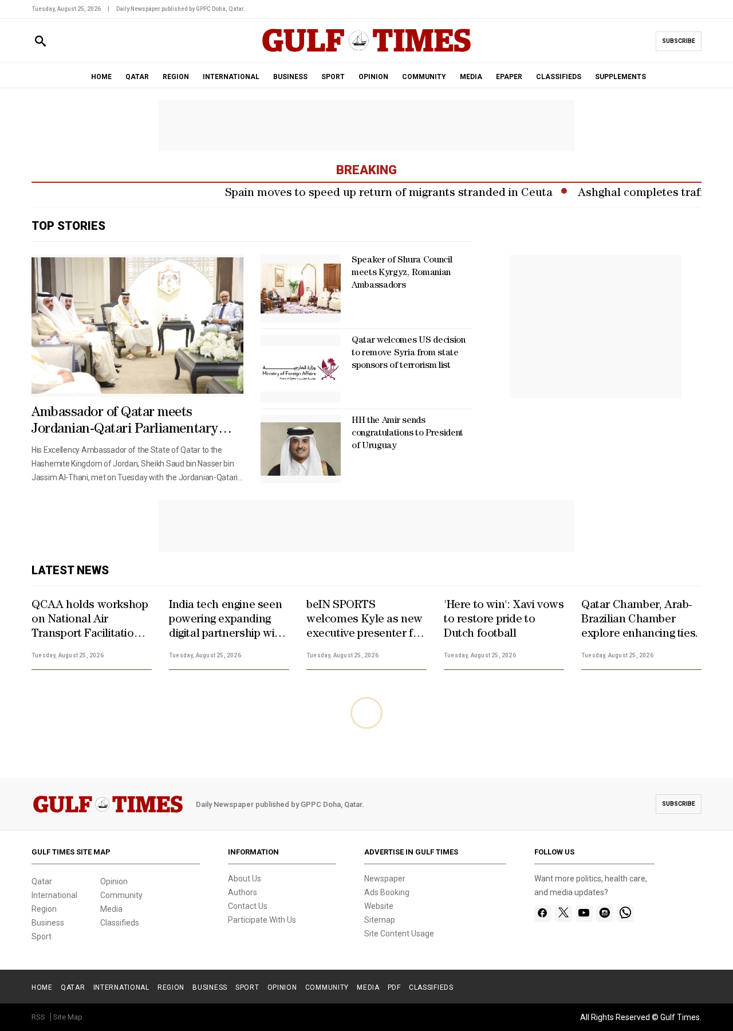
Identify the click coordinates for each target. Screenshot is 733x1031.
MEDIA (471, 77)
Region (44, 909)
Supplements (620, 77)
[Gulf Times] (366, 51)
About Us (244, 878)
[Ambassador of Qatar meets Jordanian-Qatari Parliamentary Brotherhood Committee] (137, 325)
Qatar (41, 881)
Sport (41, 936)
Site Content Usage (399, 933)
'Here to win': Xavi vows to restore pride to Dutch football (503, 620)
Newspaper (384, 878)
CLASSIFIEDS (558, 77)
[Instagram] (604, 913)
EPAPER (509, 77)
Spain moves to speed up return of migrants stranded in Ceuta (373, 193)
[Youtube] (583, 913)
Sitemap (379, 919)
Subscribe (678, 41)
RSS (38, 1017)
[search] (40, 41)
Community (121, 895)
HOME (101, 77)
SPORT (333, 77)
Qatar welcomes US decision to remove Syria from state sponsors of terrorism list (409, 353)
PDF (394, 987)
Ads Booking (386, 892)
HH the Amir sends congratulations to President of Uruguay (407, 434)
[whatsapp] (625, 913)
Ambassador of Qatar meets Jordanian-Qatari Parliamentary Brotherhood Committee (124, 422)
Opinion (114, 881)
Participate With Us (262, 919)
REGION (176, 77)
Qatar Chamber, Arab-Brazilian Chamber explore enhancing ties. (639, 620)
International (54, 895)
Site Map (67, 1017)
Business (47, 922)
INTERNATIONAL (231, 77)
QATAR (137, 77)
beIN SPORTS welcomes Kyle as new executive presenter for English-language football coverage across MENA (365, 621)
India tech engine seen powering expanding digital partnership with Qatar (227, 621)
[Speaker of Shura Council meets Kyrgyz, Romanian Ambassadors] (301, 288)
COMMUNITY (424, 77)
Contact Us (247, 906)
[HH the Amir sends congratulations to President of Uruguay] (301, 449)
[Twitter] (563, 913)
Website (378, 906)
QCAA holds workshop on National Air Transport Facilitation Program (89, 621)
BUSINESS (290, 77)
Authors (242, 892)
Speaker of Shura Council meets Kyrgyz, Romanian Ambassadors (402, 273)
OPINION (373, 77)
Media (111, 909)
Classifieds (119, 922)
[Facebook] (542, 913)
